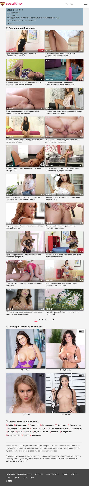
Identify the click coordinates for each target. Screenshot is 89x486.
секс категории (13, 15)
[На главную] (11, 4)
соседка (54, 432)
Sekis (10, 425)
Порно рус (12, 428)
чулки (26, 435)
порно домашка (13, 13)
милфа (11, 432)
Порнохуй (34, 425)
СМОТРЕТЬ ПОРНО (15, 10)
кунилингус (77, 428)
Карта (25, 478)
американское (14, 435)
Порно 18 (25, 428)
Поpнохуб (62, 425)
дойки (19, 432)
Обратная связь (52, 474)
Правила (38, 474)
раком (28, 432)
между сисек (66, 432)
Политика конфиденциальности (19, 474)
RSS (32, 478)
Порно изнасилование (58, 428)
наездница (36, 435)
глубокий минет (41, 432)
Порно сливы (48, 425)
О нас (65, 474)
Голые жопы (75, 425)
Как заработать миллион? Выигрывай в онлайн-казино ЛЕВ (33, 18)
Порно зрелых (38, 428)
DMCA (16, 478)
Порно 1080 (21, 425)
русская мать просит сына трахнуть (21, 20)
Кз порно (10, 23)
